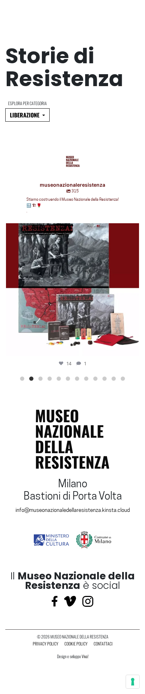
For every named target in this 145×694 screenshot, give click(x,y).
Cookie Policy (76, 644)
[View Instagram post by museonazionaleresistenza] (132, 347)
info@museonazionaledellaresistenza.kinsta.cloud (72, 510)
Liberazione (25, 115)
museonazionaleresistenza (71, 230)
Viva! (85, 656)
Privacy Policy (45, 644)
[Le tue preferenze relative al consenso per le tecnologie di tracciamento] (132, 681)
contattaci (103, 644)
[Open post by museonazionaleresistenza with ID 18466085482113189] (72, 289)
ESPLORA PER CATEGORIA (27, 103)
